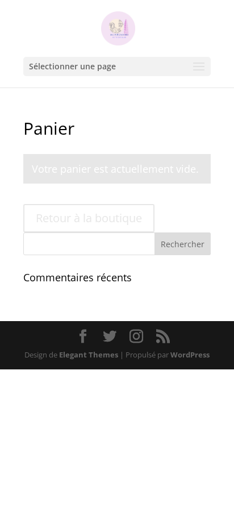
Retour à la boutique (89, 218)
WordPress (190, 355)
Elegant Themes (88, 355)
